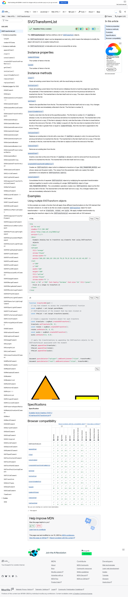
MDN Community (83, 565)
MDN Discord (81, 575)
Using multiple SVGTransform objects (47, 200)
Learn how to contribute (37, 529)
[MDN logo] (5, 561)
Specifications (111, 35)
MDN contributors (68, 535)
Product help (55, 582)
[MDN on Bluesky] (6, 576)
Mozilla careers (56, 572)
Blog (98, 12)
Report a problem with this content (61, 538)
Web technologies (108, 565)
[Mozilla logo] (8, 589)
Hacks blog (106, 582)
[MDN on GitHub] (3, 576)
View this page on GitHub (38, 538)
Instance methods (112, 29)
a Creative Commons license (82, 594)
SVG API (5, 27)
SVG (5, 502)
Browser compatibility (113, 38)
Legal (53, 589)
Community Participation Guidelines (70, 589)
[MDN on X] (9, 576)
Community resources (84, 568)
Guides (104, 572)
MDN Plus (54, 579)
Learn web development (110, 568)
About (53, 565)
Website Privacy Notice (24, 589)
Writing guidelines (83, 572)
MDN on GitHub (82, 579)
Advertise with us (57, 575)
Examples (109, 32)
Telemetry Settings (41, 589)
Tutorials (105, 575)
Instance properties (112, 26)
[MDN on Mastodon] (13, 576)
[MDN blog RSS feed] (16, 576)
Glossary (105, 579)
